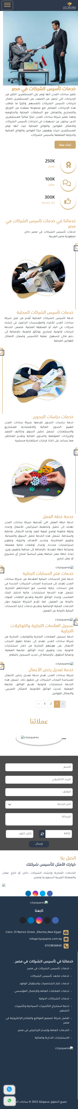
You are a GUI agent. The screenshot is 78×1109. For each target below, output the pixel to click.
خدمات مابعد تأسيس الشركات (49, 976)
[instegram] (35, 893)
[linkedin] (28, 893)
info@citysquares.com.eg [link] (45, 939)
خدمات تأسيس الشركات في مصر (48, 968)
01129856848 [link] (53, 946)
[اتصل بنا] (9, 1089)
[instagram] (39, 921)
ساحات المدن (19, 1102)
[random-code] (42, 834)
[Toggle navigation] (7, 5)
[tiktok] (23, 921)
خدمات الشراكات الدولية (54, 998)
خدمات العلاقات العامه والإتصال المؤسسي (41, 991)
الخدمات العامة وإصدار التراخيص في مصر (43, 1030)
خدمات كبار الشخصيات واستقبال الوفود (44, 983)
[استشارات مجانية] (9, 1101)
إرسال (39, 844)
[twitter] (42, 893)
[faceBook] (49, 893)
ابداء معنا (65, 145)
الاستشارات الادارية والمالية (52, 1038)
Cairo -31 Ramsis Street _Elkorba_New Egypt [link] (33, 932)
